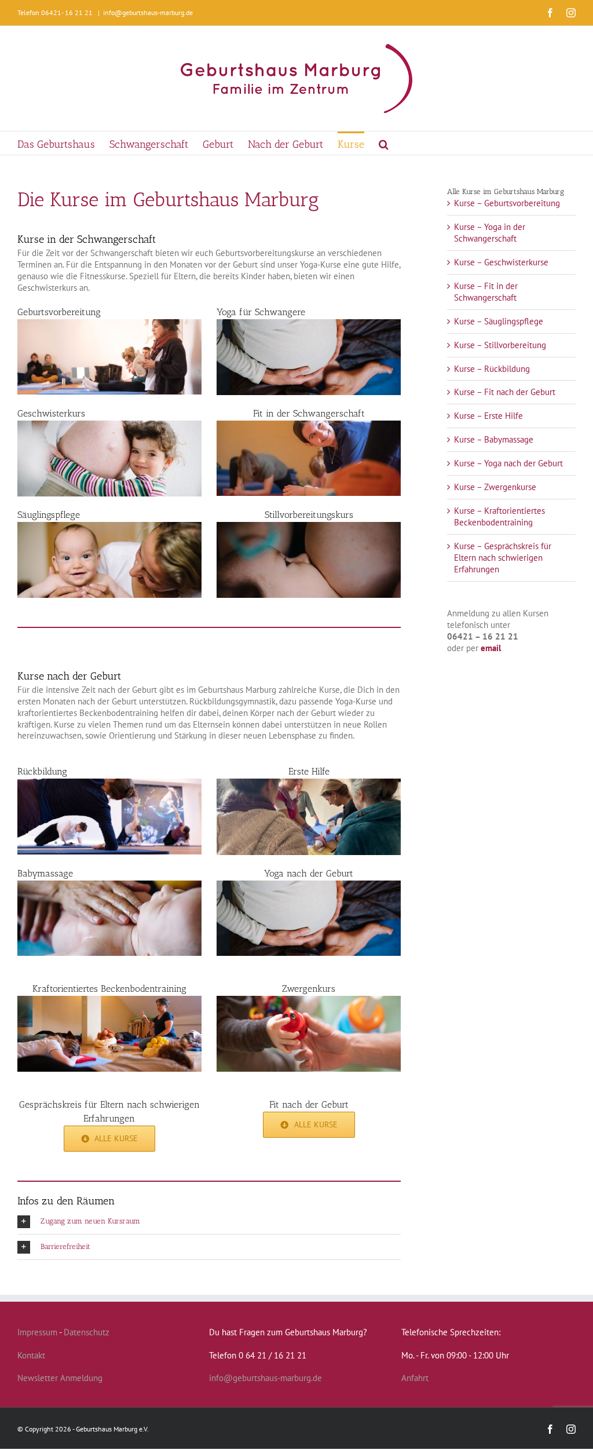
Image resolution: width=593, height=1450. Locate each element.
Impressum (37, 1332)
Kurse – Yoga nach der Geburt (508, 463)
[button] (384, 143)
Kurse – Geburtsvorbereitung (507, 203)
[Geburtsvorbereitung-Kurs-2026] (109, 323)
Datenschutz (86, 1332)
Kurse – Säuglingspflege (498, 321)
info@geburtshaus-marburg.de (148, 12)
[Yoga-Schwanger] (309, 323)
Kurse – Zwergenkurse (495, 486)
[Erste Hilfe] (309, 782)
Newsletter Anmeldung (60, 1377)
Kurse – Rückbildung (492, 368)
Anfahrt (415, 1377)
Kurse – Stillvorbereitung (500, 344)
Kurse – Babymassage (493, 439)
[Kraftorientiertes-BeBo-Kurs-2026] (109, 1000)
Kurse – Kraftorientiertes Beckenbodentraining (499, 516)
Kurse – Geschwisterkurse (501, 262)
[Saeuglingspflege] (109, 526)
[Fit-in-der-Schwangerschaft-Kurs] (309, 424)
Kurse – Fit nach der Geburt (504, 391)
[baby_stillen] (309, 526)
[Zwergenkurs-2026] (309, 1000)
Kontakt (31, 1355)
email (491, 647)
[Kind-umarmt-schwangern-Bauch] (109, 424)
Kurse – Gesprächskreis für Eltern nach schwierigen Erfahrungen (502, 557)
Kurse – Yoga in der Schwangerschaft (489, 232)
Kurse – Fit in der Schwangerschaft (486, 291)
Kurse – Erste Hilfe (488, 415)
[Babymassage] (109, 884)
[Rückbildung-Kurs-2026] (109, 782)
